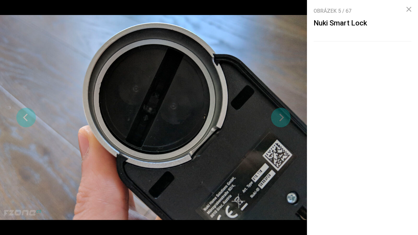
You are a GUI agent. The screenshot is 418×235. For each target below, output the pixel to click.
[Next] (281, 117)
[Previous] (26, 117)
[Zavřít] (409, 9)
